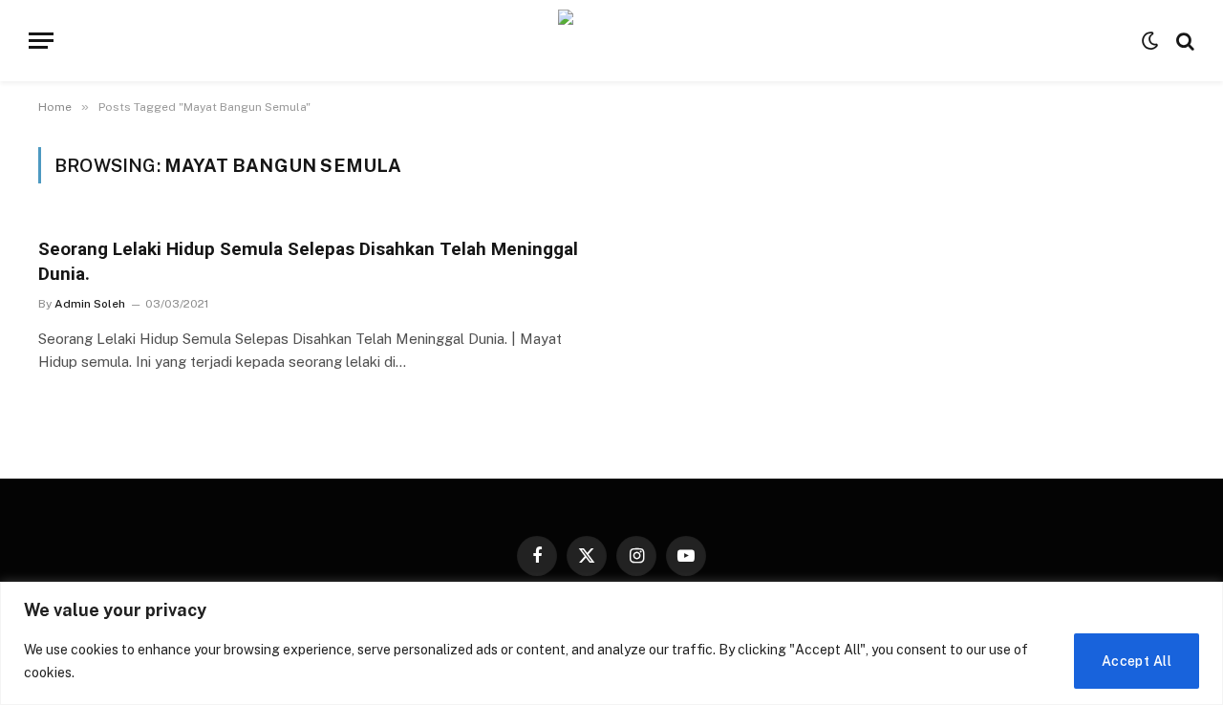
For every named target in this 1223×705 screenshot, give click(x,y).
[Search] (1183, 40)
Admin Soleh (89, 303)
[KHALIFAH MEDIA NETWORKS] (612, 40)
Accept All (1136, 661)
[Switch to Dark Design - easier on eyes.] (1150, 41)
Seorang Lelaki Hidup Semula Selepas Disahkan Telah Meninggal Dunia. (308, 261)
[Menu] (41, 40)
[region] (611, 643)
